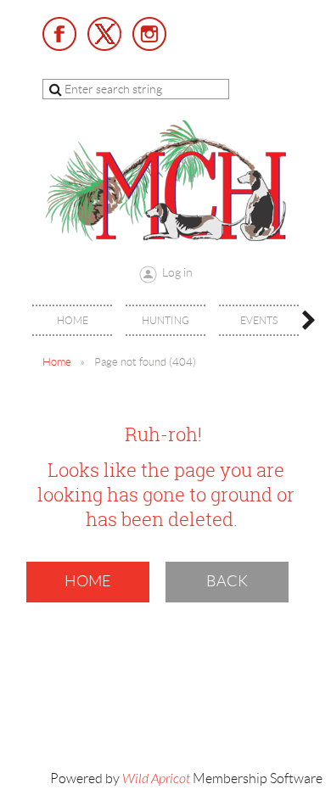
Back (227, 581)
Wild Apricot (156, 779)
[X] (104, 34)
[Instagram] (149, 34)
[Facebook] (59, 34)
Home (56, 362)
